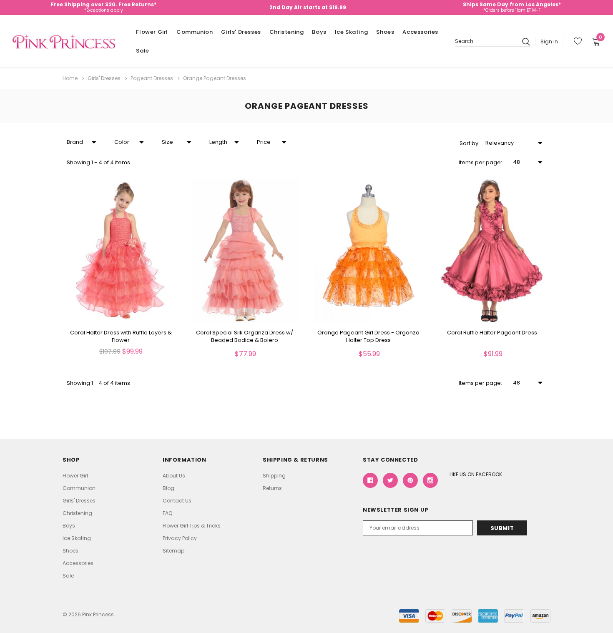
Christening (286, 32)
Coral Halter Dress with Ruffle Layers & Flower (121, 336)
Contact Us (177, 500)
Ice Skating (351, 32)
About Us (174, 475)
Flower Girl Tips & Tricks (192, 525)
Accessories (420, 32)
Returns (272, 488)
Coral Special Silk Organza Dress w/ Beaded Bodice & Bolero (244, 336)
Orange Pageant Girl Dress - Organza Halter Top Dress (368, 336)
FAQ (167, 513)
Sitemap (173, 550)
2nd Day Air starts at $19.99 (307, 7)
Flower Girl (152, 32)
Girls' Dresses (241, 32)
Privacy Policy (180, 538)
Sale (142, 51)
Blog (168, 488)
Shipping (274, 475)
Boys (319, 32)
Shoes (385, 32)
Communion (194, 32)
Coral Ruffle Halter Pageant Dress (492, 333)
